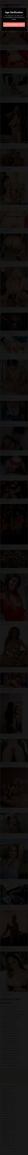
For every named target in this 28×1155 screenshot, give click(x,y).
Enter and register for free (14, 24)
